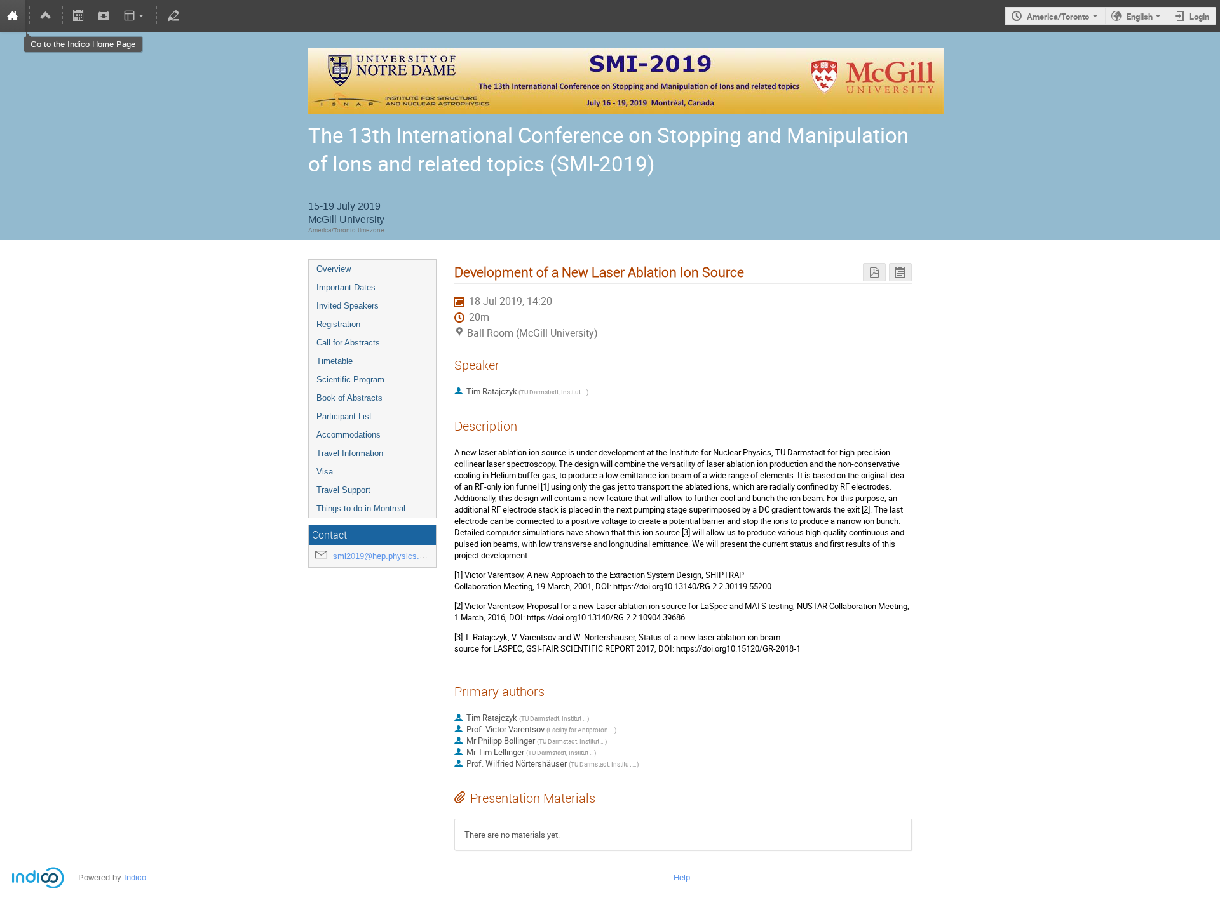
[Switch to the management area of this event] (173, 16)
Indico (135, 877)
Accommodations (348, 434)
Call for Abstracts (348, 342)
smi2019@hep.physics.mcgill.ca (392, 556)
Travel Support (343, 490)
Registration (338, 324)
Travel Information (349, 453)
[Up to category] (45, 16)
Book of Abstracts (349, 398)
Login (1199, 16)
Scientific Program (350, 379)
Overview (333, 269)
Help (682, 877)
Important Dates (346, 287)
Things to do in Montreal (360, 508)
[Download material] (104, 16)
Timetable (334, 361)
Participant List (344, 416)
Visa (324, 471)
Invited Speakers (347, 306)
